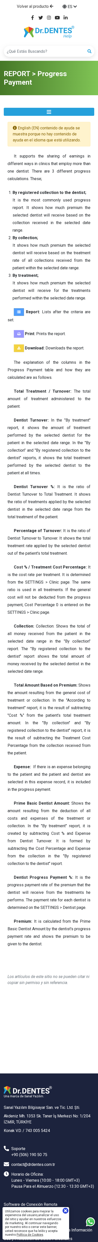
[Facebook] (32, 18)
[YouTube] (57, 18)
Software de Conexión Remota (30, 1204)
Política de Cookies (30, 1234)
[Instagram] (49, 18)
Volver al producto (33, 6)
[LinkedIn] (66, 18)
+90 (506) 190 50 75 (29, 1154)
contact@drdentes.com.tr (33, 1164)
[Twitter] (41, 18)
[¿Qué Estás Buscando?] (89, 51)
